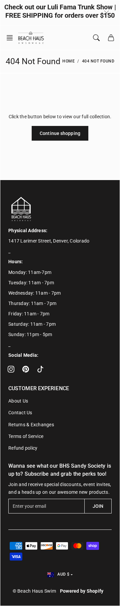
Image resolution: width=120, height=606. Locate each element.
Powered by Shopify (82, 591)
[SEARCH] (96, 37)
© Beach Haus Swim (34, 591)
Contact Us (20, 412)
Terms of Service (25, 436)
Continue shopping (60, 133)
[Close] (106, 12)
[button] (12, 38)
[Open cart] (111, 37)
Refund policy (22, 448)
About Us (18, 401)
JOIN (98, 506)
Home (68, 61)
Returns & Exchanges (31, 424)
